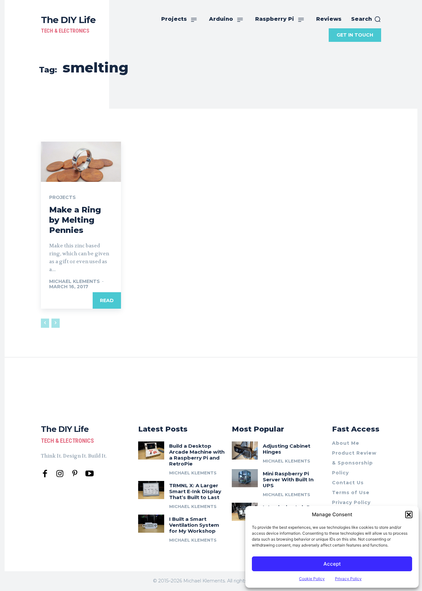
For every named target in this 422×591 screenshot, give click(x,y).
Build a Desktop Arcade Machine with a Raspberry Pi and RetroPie (197, 455)
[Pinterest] (75, 474)
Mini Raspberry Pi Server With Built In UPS (288, 479)
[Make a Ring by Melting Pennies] (81, 162)
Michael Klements (74, 281)
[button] (409, 514)
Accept (332, 564)
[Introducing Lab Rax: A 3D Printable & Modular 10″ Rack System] (245, 512)
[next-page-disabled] (55, 323)
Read (107, 300)
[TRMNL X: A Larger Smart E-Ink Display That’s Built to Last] (151, 490)
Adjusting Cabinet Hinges (286, 449)
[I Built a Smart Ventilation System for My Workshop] (151, 524)
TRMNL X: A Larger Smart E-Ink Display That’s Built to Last (195, 491)
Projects (62, 197)
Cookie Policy (312, 578)
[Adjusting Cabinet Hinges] (245, 450)
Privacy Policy (348, 578)
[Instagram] (60, 474)
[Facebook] (45, 474)
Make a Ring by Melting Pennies (75, 220)
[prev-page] (45, 323)
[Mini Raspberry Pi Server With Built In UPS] (245, 478)
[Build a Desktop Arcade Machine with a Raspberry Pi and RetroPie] (151, 450)
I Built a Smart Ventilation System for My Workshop (194, 525)
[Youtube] (89, 474)
